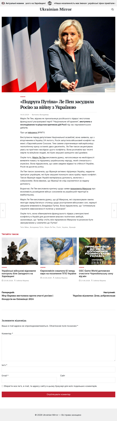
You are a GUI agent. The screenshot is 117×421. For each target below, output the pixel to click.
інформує (33, 132)
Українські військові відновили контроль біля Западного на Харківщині (19, 273)
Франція (72, 227)
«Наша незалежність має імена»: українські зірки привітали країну (78, 3)
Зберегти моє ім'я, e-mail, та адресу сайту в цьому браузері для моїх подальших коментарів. (50, 386)
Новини (22, 96)
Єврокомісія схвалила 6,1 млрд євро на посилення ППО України (58, 272)
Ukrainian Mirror (56, 9)
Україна (65, 227)
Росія (59, 227)
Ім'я (4, 365)
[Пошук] (112, 9)
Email (5, 375)
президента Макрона (80, 188)
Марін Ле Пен (39, 157)
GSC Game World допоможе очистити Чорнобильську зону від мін (96, 273)
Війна (27, 227)
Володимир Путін (36, 227)
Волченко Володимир (40, 115)
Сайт (62, 375)
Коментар (7, 333)
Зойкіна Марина (22, 281)
